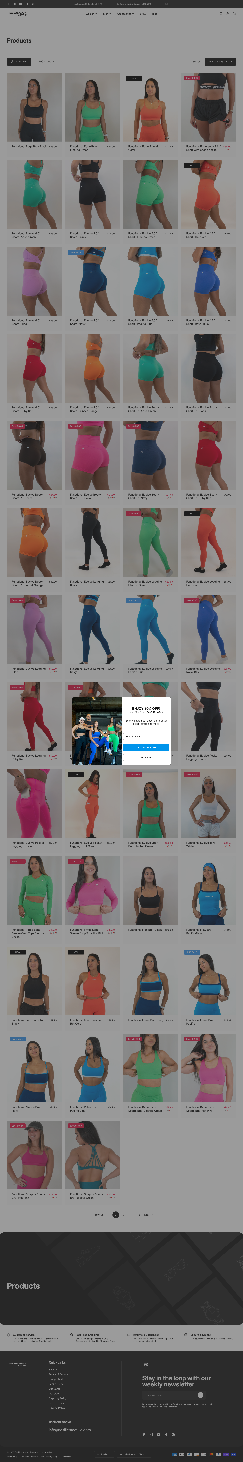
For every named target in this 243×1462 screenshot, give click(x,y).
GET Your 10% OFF (146, 747)
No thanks (146, 757)
